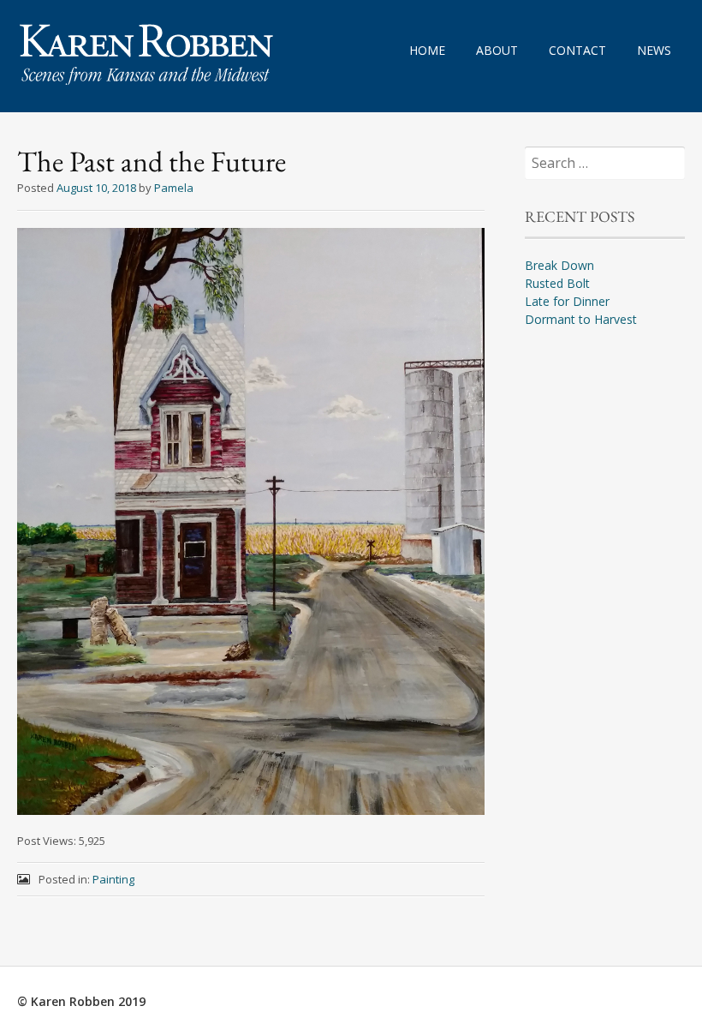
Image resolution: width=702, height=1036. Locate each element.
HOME (427, 50)
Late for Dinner (567, 301)
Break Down (559, 265)
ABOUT (497, 50)
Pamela (173, 187)
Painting (113, 879)
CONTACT (577, 50)
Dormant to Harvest (581, 319)
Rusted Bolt (557, 283)
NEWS (654, 50)
